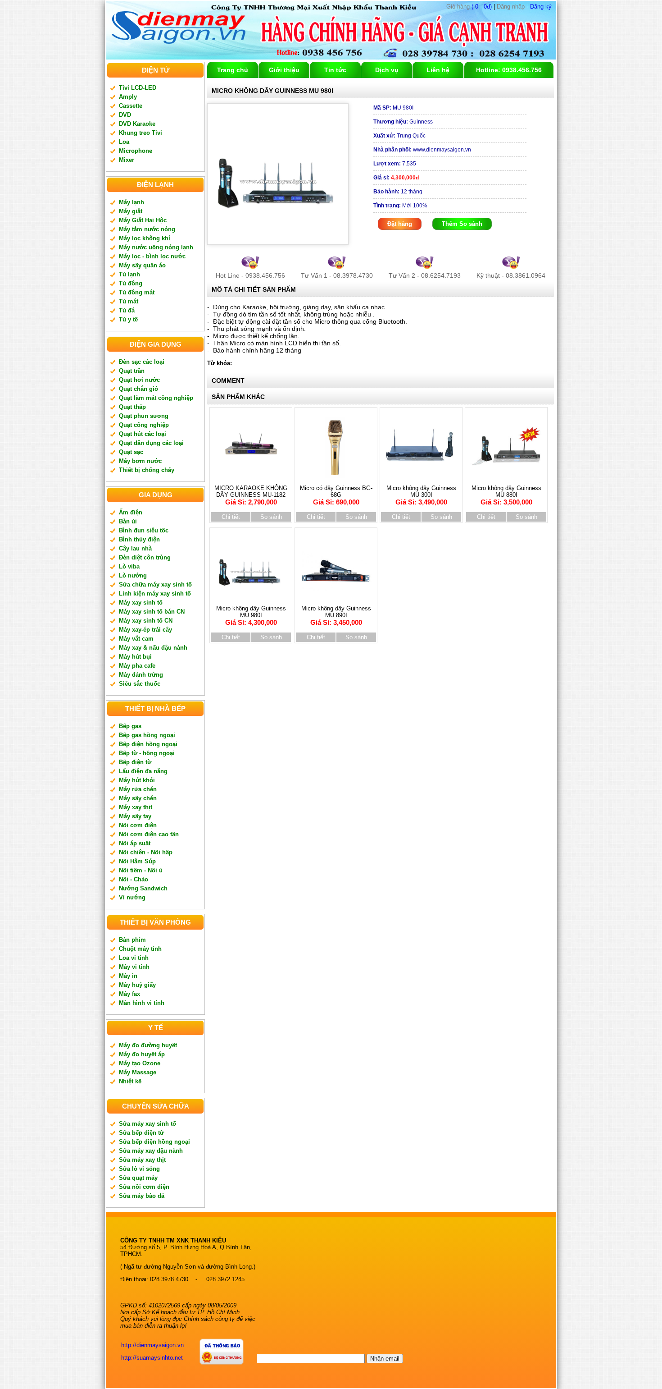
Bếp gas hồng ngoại (147, 735)
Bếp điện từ (135, 762)
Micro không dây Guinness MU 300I (421, 495)
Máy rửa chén (138, 789)
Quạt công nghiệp (144, 425)
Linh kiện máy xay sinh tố (155, 593)
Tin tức (335, 69)
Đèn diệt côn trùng (145, 557)
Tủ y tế (128, 319)
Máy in (128, 975)
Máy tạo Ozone (139, 1063)
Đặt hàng (399, 223)
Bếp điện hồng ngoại (148, 744)
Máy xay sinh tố (141, 602)
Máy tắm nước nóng (147, 229)
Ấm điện (130, 512)
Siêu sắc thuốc (139, 683)
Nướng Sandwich (143, 888)
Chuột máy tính (140, 948)
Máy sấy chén (138, 798)
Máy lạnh (131, 202)
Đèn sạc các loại (141, 361)
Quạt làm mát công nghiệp (156, 397)
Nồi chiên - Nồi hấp (145, 852)
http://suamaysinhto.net (152, 1357)
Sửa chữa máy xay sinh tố (155, 584)
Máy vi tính (134, 966)
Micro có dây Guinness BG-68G (336, 495)
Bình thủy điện (139, 539)
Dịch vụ (387, 69)
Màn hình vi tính (141, 1002)
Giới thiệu (284, 69)
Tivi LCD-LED (137, 87)
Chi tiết (231, 516)
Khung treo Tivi (140, 132)
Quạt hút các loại (142, 434)
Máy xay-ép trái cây (145, 629)
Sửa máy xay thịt (142, 1159)
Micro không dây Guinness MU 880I (506, 495)
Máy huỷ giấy (137, 984)
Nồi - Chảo (133, 879)
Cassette (130, 105)
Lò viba (129, 566)
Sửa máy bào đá (141, 1195)
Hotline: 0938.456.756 (509, 69)
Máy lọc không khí (144, 238)
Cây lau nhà (135, 548)
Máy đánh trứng (141, 674)
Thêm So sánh (462, 223)
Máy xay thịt (135, 807)
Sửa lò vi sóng (139, 1168)
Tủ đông (130, 283)
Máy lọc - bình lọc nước (152, 256)
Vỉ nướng (132, 897)
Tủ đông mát (136, 292)
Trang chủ (232, 69)
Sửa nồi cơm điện (144, 1186)
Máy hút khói (137, 780)
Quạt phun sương (143, 416)
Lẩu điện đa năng (143, 771)
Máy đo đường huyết (148, 1045)
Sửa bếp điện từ (141, 1132)
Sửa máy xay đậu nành (151, 1150)
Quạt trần (132, 370)
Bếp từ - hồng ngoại (147, 753)
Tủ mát (128, 301)
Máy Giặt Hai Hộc (143, 220)
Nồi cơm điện (138, 825)
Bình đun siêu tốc (143, 530)
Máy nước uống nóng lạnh (156, 247)
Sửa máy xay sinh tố (147, 1123)
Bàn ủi (128, 521)
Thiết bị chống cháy (146, 470)
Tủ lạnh (129, 274)
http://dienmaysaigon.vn (152, 1345)
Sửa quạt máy (138, 1177)
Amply (128, 96)
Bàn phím (132, 939)
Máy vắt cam (136, 638)
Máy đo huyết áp (142, 1054)
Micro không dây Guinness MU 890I (336, 615)
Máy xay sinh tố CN (145, 620)
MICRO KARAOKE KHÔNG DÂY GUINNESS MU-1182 (250, 495)
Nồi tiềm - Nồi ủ (141, 870)
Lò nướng (133, 575)
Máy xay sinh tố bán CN (152, 611)
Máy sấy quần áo (142, 265)
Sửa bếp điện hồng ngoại (154, 1141)
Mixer (126, 159)
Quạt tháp (132, 406)
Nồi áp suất (134, 843)
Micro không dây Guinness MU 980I (251, 615)
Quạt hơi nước (139, 379)
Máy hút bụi (135, 656)
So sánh (271, 516)
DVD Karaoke (137, 123)
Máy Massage (137, 1072)
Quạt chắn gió (138, 388)
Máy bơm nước (140, 461)
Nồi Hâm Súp (137, 861)
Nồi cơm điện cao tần (149, 834)
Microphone (135, 150)
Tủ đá (127, 310)
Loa (124, 141)
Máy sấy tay (135, 816)
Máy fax (129, 993)
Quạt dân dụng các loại (151, 443)
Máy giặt (130, 211)
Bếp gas (130, 726)
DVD (125, 114)
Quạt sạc (131, 452)
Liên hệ (437, 69)
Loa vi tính (134, 957)
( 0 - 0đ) (469, 6)
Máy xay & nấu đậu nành (153, 647)
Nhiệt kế (130, 1081)
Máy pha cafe (137, 665)
